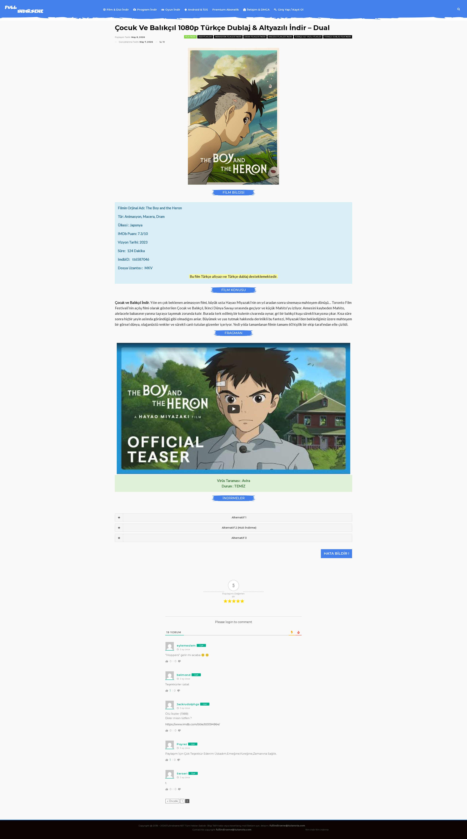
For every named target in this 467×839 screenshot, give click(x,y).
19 (163, 42)
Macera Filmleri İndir (280, 37)
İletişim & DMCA (258, 9)
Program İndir (147, 9)
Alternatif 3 (239, 538)
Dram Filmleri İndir (255, 37)
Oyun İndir (172, 9)
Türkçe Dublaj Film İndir (337, 37)
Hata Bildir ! (336, 553)
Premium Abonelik (225, 9)
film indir (310, 829)
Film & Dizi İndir (118, 9)
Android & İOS (198, 9)
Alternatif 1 (239, 517)
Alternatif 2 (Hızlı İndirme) (239, 527)
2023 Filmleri (205, 37)
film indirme (322, 829)
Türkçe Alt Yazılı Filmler (308, 37)
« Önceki (172, 801)
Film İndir (190, 37)
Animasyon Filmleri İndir (228, 37)
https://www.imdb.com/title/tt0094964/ (192, 724)
